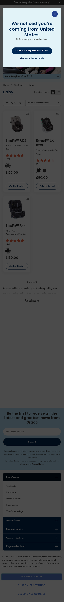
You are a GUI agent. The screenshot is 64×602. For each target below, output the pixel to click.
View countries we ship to (32, 58)
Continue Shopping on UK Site (32, 50)
